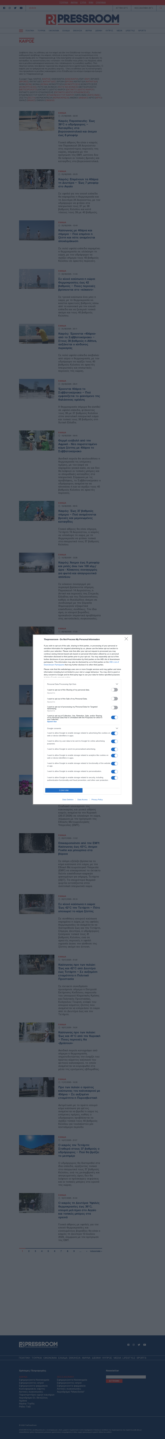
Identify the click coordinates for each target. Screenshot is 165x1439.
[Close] (127, 639)
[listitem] (82, 684)
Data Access (82, 799)
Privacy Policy (97, 799)
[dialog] (82, 719)
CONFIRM (64, 790)
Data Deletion (67, 799)
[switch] (114, 689)
